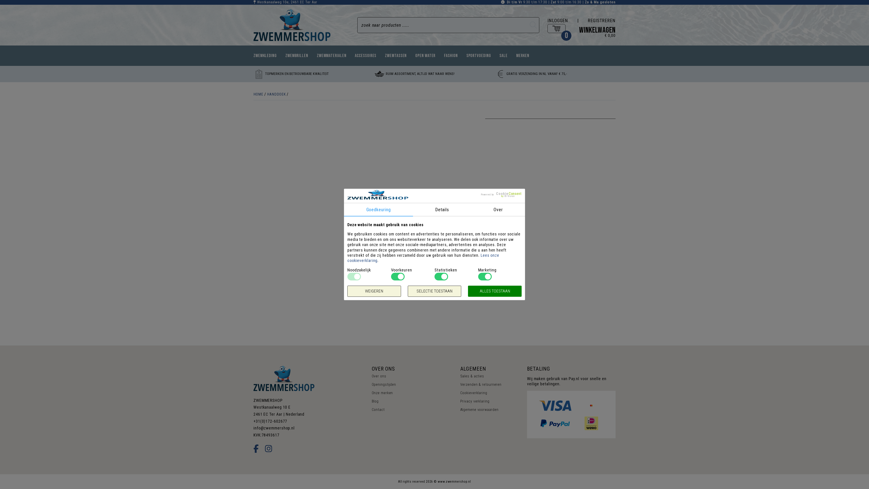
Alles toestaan (495, 291)
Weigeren (374, 291)
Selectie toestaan (434, 291)
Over (498, 209)
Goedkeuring (378, 209)
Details (442, 209)
